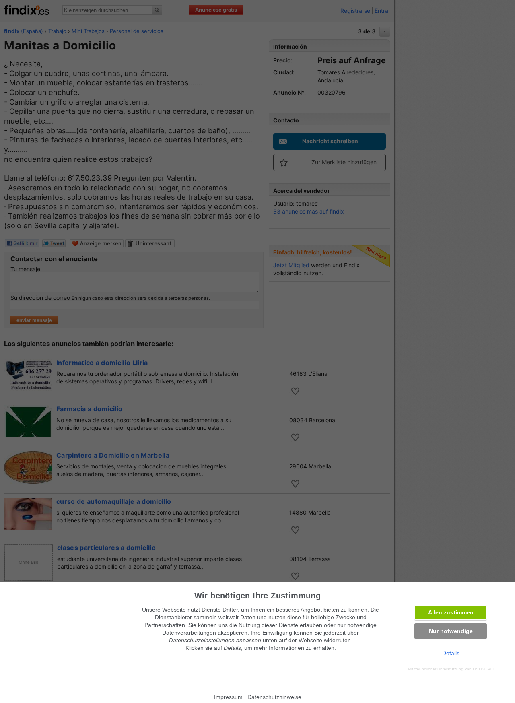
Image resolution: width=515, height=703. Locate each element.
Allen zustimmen (451, 612)
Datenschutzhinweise (274, 697)
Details (450, 653)
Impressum (228, 697)
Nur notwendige (451, 631)
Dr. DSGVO (483, 669)
